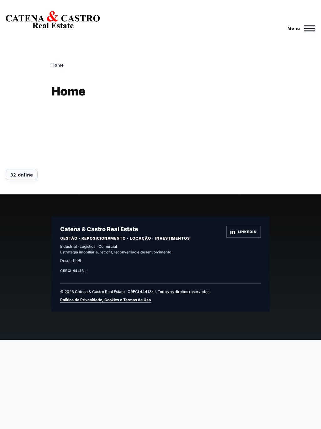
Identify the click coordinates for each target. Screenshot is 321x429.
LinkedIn (247, 232)
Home (57, 65)
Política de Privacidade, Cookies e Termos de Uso (105, 299)
